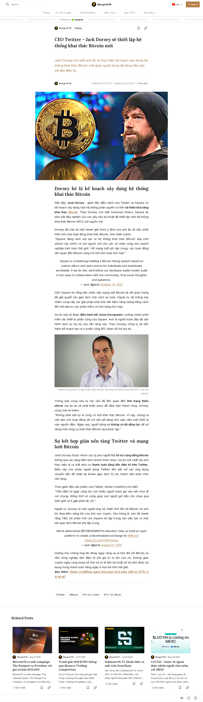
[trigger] (25, 4)
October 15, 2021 (111, 284)
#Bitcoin (133, 535)
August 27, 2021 (111, 545)
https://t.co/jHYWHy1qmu (101, 540)
